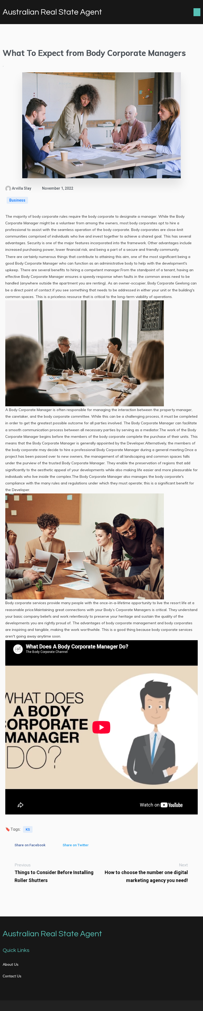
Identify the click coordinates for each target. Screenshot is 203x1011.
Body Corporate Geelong (168, 283)
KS (28, 829)
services (185, 629)
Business (17, 200)
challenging (135, 416)
